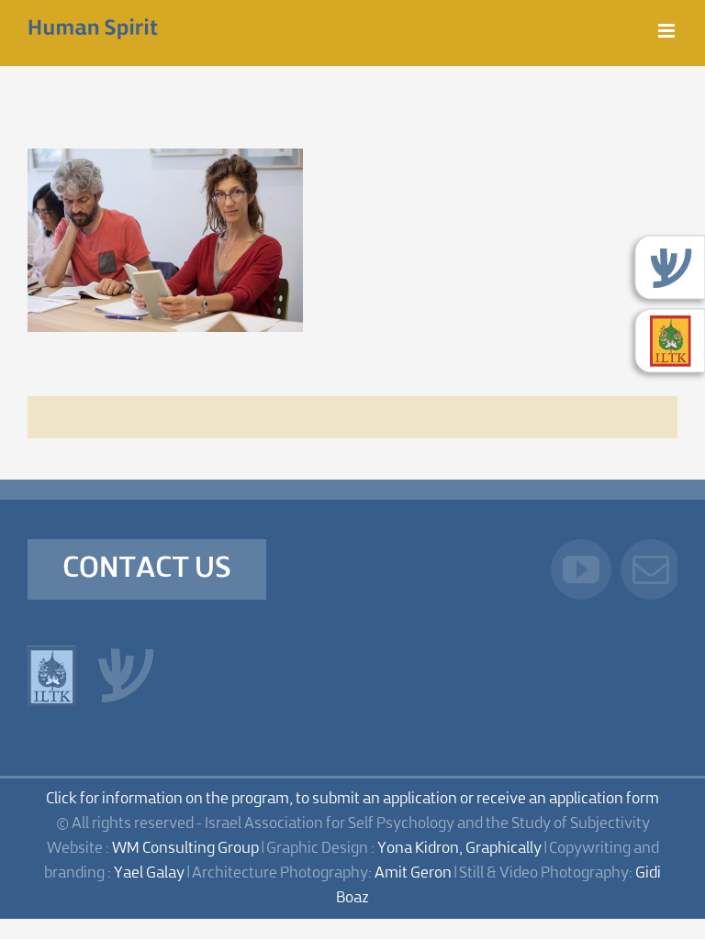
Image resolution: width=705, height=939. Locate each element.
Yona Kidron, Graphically (459, 848)
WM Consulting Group (185, 848)
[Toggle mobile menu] (667, 30)
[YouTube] (581, 569)
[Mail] (651, 569)
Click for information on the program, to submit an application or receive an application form (352, 799)
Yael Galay (149, 873)
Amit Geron (413, 873)
